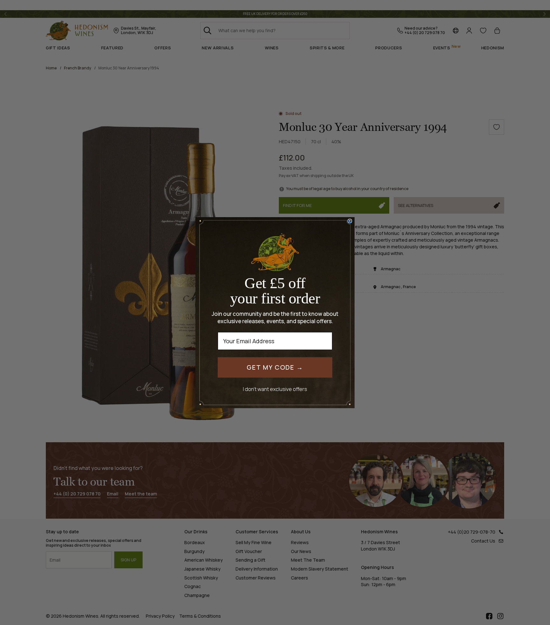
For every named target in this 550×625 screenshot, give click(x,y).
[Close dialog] (349, 221)
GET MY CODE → (275, 367)
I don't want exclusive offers (275, 389)
